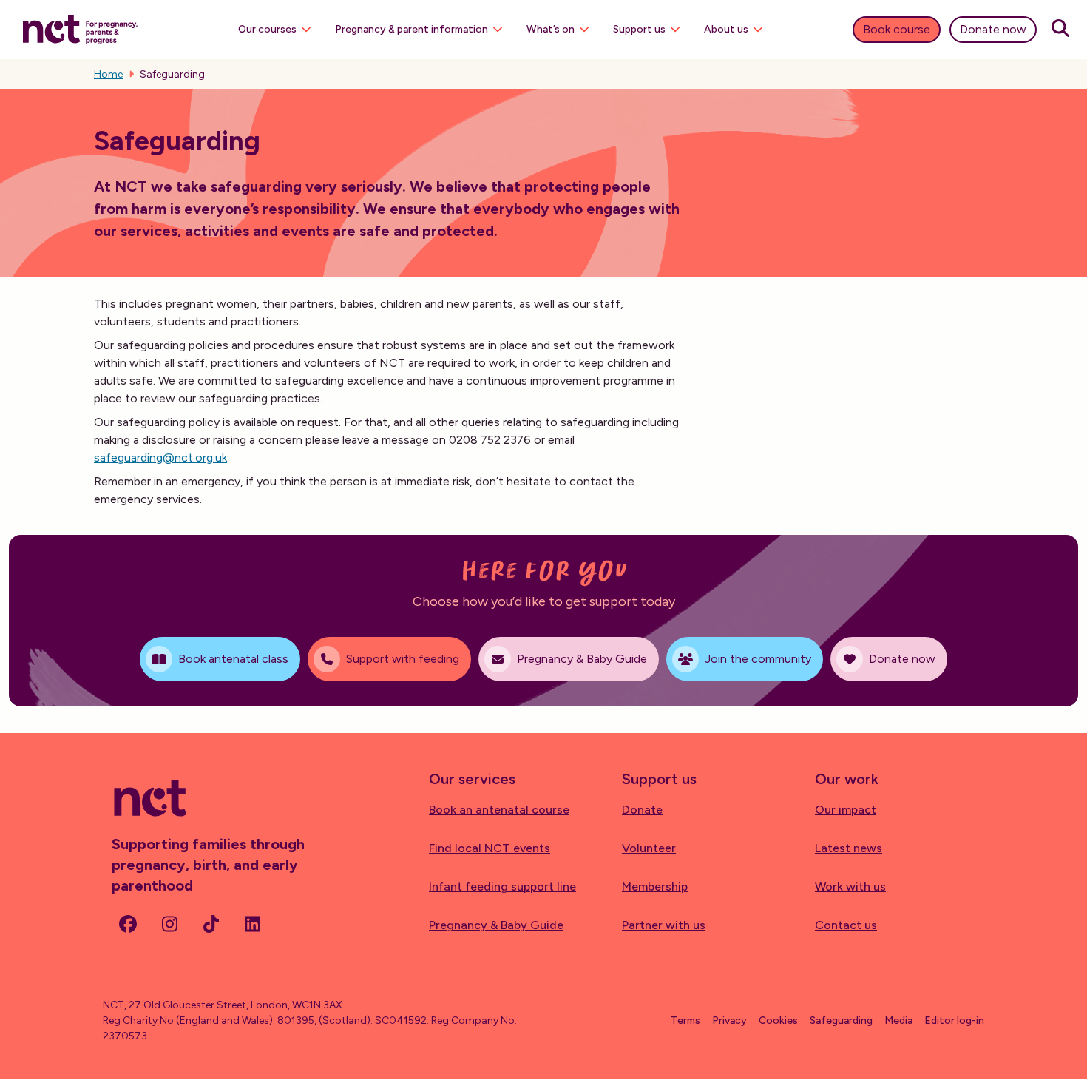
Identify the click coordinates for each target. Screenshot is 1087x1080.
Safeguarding (841, 1020)
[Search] (1060, 29)
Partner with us (663, 925)
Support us (639, 29)
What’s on (550, 29)
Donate (642, 810)
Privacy (729, 1020)
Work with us (850, 887)
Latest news (848, 848)
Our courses (267, 29)
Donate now (993, 29)
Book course (896, 29)
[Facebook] (128, 924)
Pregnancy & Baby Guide (496, 925)
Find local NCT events (489, 848)
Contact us (846, 925)
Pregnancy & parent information (411, 29)
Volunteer (649, 848)
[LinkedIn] (252, 924)
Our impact (845, 810)
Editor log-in (954, 1020)
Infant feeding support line (502, 887)
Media (898, 1020)
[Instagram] (169, 924)
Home (108, 74)
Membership (655, 887)
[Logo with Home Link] (80, 28)
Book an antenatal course (499, 810)
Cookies (778, 1020)
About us (726, 29)
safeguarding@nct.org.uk (160, 457)
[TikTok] (210, 924)
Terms (685, 1020)
